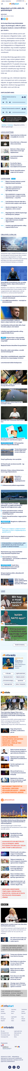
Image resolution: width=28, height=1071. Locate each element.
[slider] (18, 102)
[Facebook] (14, 1067)
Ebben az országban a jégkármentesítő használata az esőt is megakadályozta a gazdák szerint (14, 530)
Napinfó (3, 1020)
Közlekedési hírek (5, 1033)
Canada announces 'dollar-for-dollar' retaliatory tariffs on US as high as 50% (13, 948)
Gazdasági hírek (4, 1037)
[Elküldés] (7, 19)
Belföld (2, 1009)
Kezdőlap (4, 125)
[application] (14, 102)
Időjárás (23, 1020)
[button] (3, 102)
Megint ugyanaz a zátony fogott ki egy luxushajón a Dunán (11, 403)
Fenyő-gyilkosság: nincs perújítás (11, 459)
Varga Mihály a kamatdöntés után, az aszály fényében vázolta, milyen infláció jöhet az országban (13, 284)
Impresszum (11, 1058)
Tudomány (13, 1009)
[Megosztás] (25, 97)
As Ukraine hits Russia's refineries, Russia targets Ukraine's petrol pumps (12, 993)
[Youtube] (18, 1067)
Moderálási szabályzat (13, 1060)
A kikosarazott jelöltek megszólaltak (13, 485)
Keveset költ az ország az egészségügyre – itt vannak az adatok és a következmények (14, 558)
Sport (12, 1013)
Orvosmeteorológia (5, 1035)
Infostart (4, 14)
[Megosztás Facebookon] (2, 19)
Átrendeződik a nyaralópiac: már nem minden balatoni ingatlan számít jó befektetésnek (13, 545)
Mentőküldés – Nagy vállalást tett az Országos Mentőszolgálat (11, 385)
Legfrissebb (14, 1017)
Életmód (23, 1013)
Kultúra (13, 1011)
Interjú (23, 1011)
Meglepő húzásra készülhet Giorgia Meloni (14, 345)
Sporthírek (16, 1035)
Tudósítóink (24, 1009)
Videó (12, 1020)
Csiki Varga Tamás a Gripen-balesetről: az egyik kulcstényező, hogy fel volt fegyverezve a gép (11, 505)
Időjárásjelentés (17, 1033)
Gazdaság (10, 125)
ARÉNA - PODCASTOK (6, 1)
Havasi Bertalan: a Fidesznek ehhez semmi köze (12, 421)
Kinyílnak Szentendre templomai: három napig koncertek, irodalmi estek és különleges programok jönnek (13, 893)
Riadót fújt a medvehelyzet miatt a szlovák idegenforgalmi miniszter (10, 567)
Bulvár (2, 1017)
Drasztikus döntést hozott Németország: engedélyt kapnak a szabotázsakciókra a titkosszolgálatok (13, 822)
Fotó (23, 1017)
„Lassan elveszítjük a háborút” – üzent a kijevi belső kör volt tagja (11, 321)
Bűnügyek (3, 1018)
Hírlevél (23, 1018)
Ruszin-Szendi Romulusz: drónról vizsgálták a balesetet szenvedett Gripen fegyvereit (12, 512)
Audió (12, 1018)
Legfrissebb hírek (18, 1031)
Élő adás (9, 673)
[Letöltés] (23, 97)
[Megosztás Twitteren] (4, 19)
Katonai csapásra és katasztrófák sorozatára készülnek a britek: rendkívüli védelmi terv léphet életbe (12, 741)
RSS (5, 1061)
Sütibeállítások (10, 1061)
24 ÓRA (13, 178)
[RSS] (9, 1067)
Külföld (2, 1011)
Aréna (15, 1037)
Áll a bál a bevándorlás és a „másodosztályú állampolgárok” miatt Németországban (12, 439)
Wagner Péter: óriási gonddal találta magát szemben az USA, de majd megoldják (13, 339)
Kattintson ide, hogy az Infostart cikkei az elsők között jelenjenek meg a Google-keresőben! (14, 119)
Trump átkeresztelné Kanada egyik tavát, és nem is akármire (21, 451)
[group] (9, 102)
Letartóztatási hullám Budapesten (11, 362)
